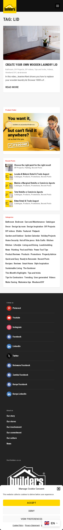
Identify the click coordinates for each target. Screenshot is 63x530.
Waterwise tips (24, 282)
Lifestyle (17, 245)
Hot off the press (27, 240)
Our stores (11, 421)
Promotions (35, 177)
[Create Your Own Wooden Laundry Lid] (31, 43)
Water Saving (11, 282)
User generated (41, 277)
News (7, 250)
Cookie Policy (18, 525)
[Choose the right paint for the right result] (9, 167)
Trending (28, 277)
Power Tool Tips (41, 250)
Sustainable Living (13, 268)
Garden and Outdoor (14, 236)
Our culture (12, 438)
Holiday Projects (48, 236)
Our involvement (14, 427)
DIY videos (29, 69)
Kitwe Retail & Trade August (26, 201)
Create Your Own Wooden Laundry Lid (31, 64)
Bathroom (9, 69)
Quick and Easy (12, 259)
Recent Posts (37, 168)
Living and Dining (30, 245)
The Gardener (29, 268)
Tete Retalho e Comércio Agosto (28, 192)
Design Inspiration (35, 226)
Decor (8, 226)
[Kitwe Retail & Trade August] (9, 203)
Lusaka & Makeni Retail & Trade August (31, 174)
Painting (28, 168)
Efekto (19, 231)
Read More (12, 87)
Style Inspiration (41, 263)
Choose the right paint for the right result (32, 165)
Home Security (11, 240)
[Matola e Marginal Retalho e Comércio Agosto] (9, 185)
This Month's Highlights (16, 273)
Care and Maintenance (35, 222)
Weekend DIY (10, 73)
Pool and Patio (26, 250)
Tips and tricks (40, 69)
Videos (50, 69)
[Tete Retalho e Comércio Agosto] (9, 194)
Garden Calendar (32, 236)
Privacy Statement (32, 525)
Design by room (19, 226)
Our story (11, 416)
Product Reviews (12, 254)
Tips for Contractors (14, 277)
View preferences (31, 519)
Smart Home (27, 263)
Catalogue (18, 177)
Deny (31, 511)
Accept (31, 503)
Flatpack (36, 231)
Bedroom (19, 222)
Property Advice (49, 254)
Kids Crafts (40, 240)
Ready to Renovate (28, 259)
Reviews (17, 263)
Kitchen (50, 240)
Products (26, 177)
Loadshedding (45, 245)
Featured (27, 231)
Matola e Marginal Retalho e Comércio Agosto (34, 183)
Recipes (9, 263)
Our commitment (14, 432)
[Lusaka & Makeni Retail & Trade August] (9, 176)
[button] (58, 488)
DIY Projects (19, 69)
